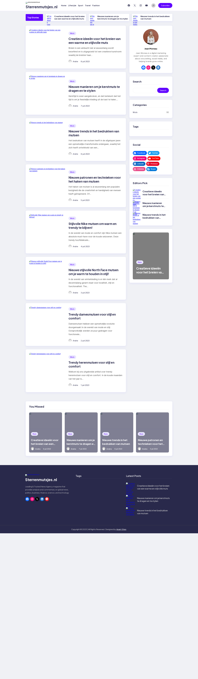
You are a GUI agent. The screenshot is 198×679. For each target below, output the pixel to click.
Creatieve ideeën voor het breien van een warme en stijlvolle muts (69, 17)
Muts (72, 33)
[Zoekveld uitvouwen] (153, 5)
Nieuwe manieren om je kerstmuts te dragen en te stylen (112, 17)
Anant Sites (121, 529)
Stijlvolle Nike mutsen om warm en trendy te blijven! (93, 226)
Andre (75, 61)
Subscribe (165, 5)
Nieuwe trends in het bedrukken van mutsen (154, 217)
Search (163, 90)
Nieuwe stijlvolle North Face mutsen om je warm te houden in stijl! (93, 272)
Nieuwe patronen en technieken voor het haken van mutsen (95, 179)
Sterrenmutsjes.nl (41, 6)
